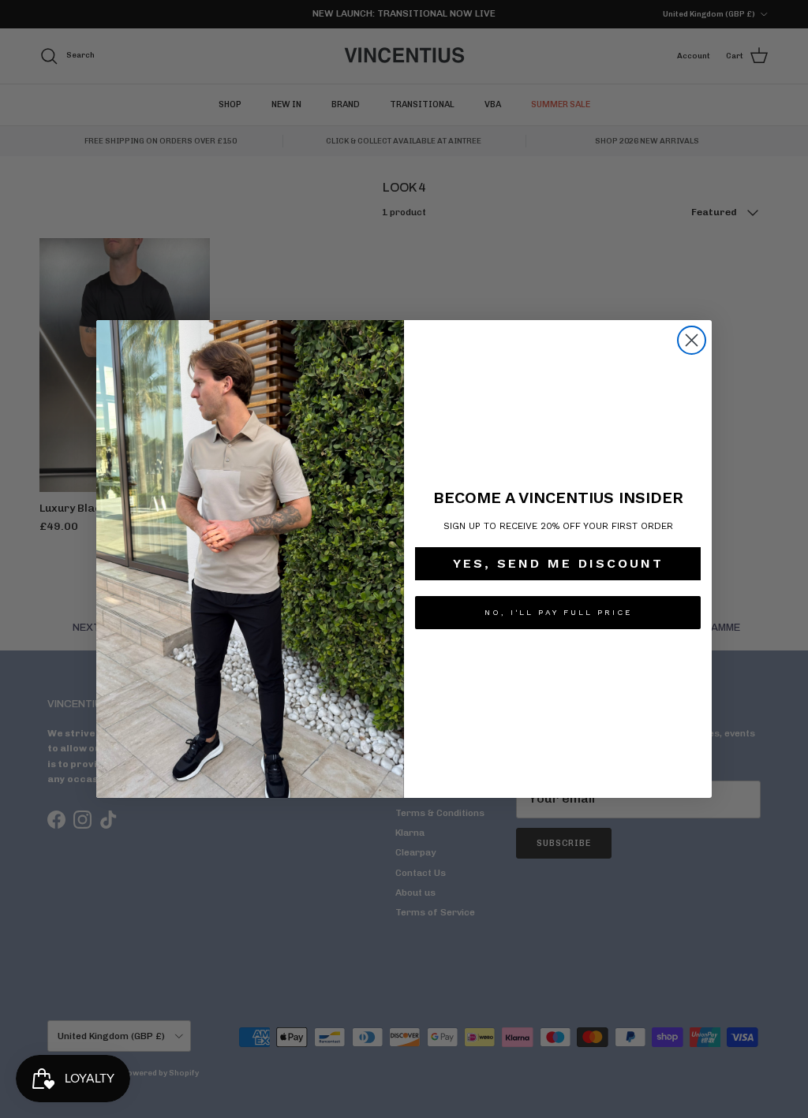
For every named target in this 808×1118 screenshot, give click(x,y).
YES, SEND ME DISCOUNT (558, 563)
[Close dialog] (691, 340)
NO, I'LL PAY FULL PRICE (558, 612)
